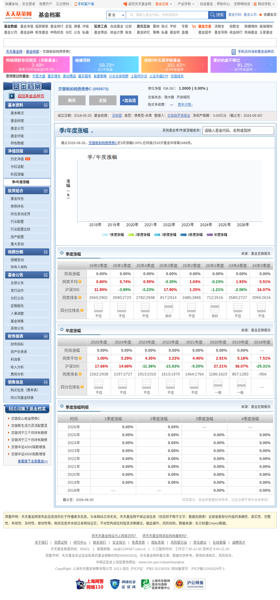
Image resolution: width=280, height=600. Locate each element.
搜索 (217, 15)
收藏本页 (268, 15)
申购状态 (56, 32)
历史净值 (17, 159)
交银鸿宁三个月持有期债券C (29, 433)
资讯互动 (143, 26)
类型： (138, 116)
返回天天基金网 (139, 4)
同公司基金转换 (22, 398)
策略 (156, 32)
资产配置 (17, 237)
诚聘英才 (238, 542)
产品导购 (184, 4)
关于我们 (41, 542)
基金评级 (17, 136)
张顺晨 (117, 116)
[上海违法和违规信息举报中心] (156, 584)
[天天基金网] (19, 15)
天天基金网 (14, 52)
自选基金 (206, 4)
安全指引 (119, 542)
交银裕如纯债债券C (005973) (83, 89)
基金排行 (56, 26)
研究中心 (80, 542)
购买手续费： (170, 105)
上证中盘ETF (158, 76)
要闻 (156, 26)
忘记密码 (62, 4)
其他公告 (17, 328)
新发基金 (41, 32)
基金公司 (250, 15)
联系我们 (99, 542)
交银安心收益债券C (25, 419)
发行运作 (17, 291)
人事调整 (17, 314)
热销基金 (251, 32)
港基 (77, 26)
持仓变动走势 (20, 214)
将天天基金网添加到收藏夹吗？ (165, 536)
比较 (128, 26)
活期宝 (219, 26)
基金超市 (204, 32)
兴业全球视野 (119, 76)
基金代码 (234, 15)
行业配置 (17, 222)
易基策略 (100, 76)
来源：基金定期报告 (256, 254)
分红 (68, 32)
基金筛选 (100, 32)
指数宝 (234, 26)
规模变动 (17, 260)
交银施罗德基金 (178, 116)
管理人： (172, 116)
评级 (85, 26)
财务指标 (17, 344)
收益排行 (236, 32)
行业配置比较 (20, 229)
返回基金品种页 (31, 96)
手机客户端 (86, 4)
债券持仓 (17, 206)
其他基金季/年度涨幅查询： (182, 130)
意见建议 (199, 542)
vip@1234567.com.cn (129, 549)
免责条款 (138, 542)
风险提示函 (179, 542)
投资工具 (100, 26)
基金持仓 (17, 199)
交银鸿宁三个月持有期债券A (29, 441)
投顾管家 (41, 26)
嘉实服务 (84, 76)
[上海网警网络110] (90, 584)
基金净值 (26, 26)
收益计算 (116, 32)
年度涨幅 (73, 330)
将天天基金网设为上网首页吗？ (115, 536)
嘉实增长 (54, 76)
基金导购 (221, 32)
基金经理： (108, 116)
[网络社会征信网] (123, 584)
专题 (185, 26)
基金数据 (10, 26)
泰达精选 (69, 76)
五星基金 (266, 32)
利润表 (16, 360)
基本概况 (17, 113)
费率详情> (185, 105)
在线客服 (219, 542)
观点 (164, 26)
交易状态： (169, 97)
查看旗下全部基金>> (33, 461)
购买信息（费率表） (25, 390)
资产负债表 (19, 352)
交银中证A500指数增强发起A (28, 448)
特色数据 (17, 143)
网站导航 (264, 4)
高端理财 (266, 26)
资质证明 (60, 542)
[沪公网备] (190, 584)
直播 (185, 32)
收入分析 (17, 367)
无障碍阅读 (242, 4)
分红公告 (17, 298)
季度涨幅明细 (77, 407)
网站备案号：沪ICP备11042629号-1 (198, 569)
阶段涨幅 (17, 174)
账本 (128, 32)
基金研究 (143, 32)
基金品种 (26, 32)
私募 (85, 32)
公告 (77, 32)
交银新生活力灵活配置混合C (29, 426)
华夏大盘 (38, 76)
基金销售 (17, 321)
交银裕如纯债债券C (103, 143)
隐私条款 (157, 542)
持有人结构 (19, 267)
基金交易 (161, 4)
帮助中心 (223, 4)
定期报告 (17, 306)
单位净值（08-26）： (178, 89)
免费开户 (45, 4)
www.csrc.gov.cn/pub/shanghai (161, 562)
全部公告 (17, 283)
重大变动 (17, 244)
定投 (68, 26)
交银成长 (177, 76)
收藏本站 (11, 4)
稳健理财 (251, 26)
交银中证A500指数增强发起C (28, 455)
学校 (173, 26)
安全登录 (28, 4)
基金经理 (17, 121)
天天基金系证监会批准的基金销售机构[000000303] (99, 556)
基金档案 (49, 15)
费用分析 (17, 374)
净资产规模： (228, 116)
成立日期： (75, 116)
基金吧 (175, 32)
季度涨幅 (73, 254)
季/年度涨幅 (20, 182)
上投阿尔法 (139, 76)
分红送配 (17, 167)
